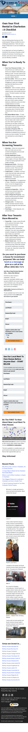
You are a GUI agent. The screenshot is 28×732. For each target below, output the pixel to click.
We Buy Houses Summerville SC (11, 680)
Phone (7, 324)
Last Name (8, 308)
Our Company (19, 10)
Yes (8, 335)
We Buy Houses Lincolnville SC (10, 670)
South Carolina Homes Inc (10, 34)
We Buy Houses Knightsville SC (10, 665)
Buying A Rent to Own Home (8, 689)
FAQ (25, 10)
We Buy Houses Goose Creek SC (11, 658)
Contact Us (14, 12)
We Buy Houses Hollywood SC (10, 661)
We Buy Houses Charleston (9, 651)
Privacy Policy (4, 691)
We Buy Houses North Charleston (11, 673)
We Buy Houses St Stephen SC (10, 677)
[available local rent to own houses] (14, 433)
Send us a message (13, 261)
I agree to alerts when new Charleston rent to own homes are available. (13, 331)
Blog (10, 691)
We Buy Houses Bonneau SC (10, 649)
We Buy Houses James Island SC (11, 663)
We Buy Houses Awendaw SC (10, 646)
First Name (8, 302)
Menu (13, 16)
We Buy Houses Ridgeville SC (10, 675)
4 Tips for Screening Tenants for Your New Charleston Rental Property (13, 484)
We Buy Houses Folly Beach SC (10, 656)
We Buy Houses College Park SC (11, 653)
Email (7, 319)
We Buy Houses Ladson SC (9, 668)
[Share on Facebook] (3, 37)
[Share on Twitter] (6, 37)
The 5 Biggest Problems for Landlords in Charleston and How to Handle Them (13, 480)
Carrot (21, 721)
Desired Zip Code (10, 313)
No (8, 337)
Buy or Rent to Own (8, 10)
